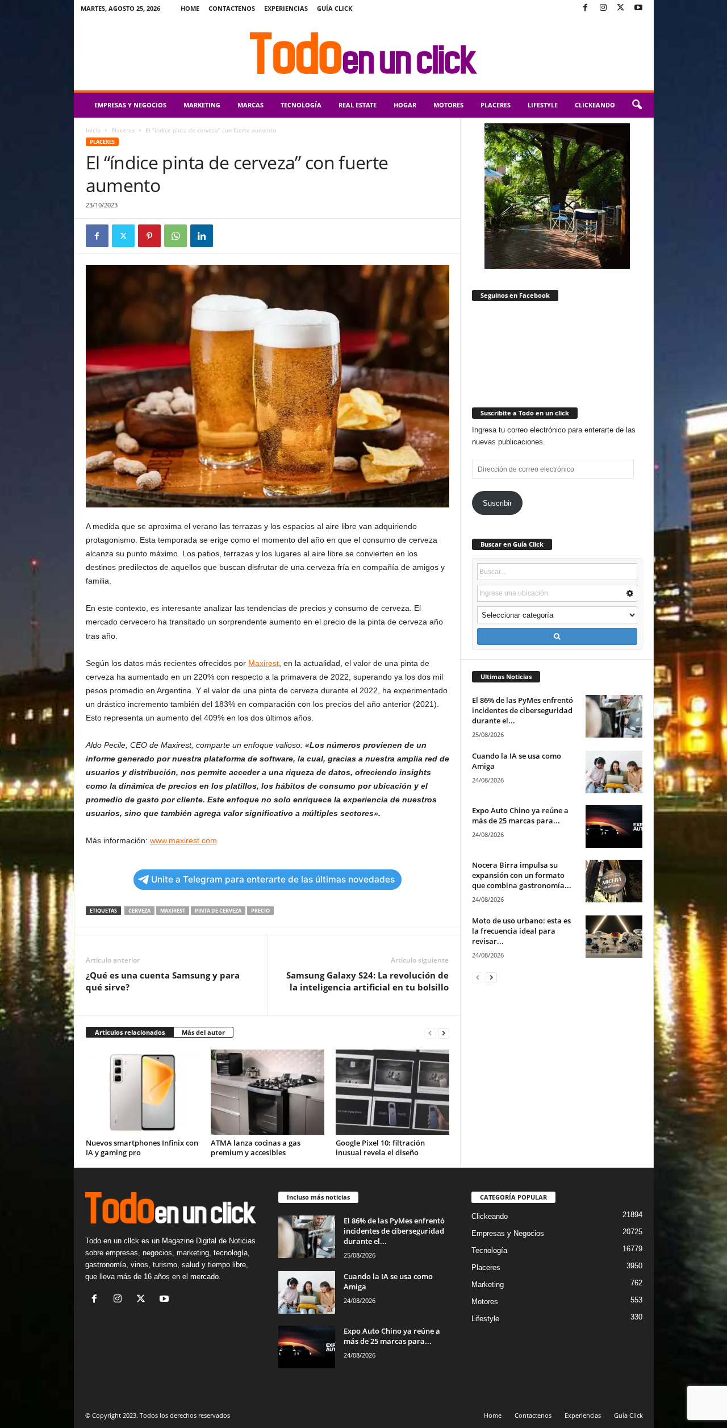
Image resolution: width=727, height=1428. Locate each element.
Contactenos (231, 8)
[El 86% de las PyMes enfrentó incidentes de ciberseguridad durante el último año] (614, 716)
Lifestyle (543, 105)
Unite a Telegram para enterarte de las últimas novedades (273, 879)
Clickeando (595, 105)
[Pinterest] (149, 235)
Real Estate (358, 105)
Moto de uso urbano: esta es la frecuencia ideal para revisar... (521, 930)
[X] (621, 8)
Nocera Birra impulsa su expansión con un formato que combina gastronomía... (521, 875)
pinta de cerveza (218, 910)
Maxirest (172, 910)
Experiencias (286, 8)
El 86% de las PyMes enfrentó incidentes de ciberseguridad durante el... (522, 710)
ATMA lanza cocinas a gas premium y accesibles (255, 1148)
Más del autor (203, 1032)
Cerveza (139, 910)
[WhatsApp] (175, 235)
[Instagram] (603, 8)
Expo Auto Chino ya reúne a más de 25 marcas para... (520, 815)
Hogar (405, 105)
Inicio (93, 130)
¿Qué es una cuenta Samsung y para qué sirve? (163, 981)
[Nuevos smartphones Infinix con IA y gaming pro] (142, 1092)
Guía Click (334, 8)
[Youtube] (638, 8)
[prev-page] (430, 1033)
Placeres (496, 105)
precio (260, 910)
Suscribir (497, 503)
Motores (448, 105)
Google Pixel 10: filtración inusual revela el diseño (380, 1148)
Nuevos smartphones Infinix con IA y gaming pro (142, 1148)
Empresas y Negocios (130, 105)
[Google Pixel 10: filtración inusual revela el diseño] (392, 1092)
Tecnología (301, 105)
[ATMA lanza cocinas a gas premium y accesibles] (267, 1092)
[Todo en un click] (364, 53)
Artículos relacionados (130, 1032)
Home (190, 8)
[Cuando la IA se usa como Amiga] (614, 772)
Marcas (250, 105)
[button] (636, 105)
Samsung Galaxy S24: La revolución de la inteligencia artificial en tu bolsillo (367, 981)
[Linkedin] (201, 235)
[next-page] (443, 1033)
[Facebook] (585, 8)
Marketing (201, 105)
